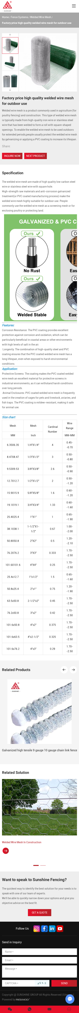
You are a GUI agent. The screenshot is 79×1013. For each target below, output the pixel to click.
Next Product (35, 155)
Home (5, 17)
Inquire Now (12, 155)
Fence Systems (19, 17)
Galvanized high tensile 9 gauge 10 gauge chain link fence (39, 750)
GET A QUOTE (39, 912)
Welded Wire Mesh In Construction (21, 842)
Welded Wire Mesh (40, 17)
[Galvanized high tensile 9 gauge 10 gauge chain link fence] (39, 711)
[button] (64, 669)
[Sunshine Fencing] (7, 6)
